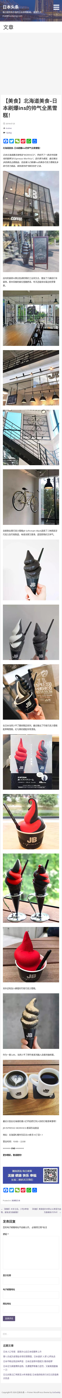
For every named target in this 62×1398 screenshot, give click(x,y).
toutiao (9, 128)
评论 (6, 1234)
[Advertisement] (31, 64)
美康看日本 (16, 1200)
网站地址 (7, 1303)
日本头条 (11, 7)
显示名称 (7, 1275)
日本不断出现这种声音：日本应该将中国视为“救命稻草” (28, 1361)
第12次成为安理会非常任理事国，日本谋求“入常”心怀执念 (29, 1356)
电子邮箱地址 (9, 1289)
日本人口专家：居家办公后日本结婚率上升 (22, 1351)
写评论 (9, 133)
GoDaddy (56, 1392)
